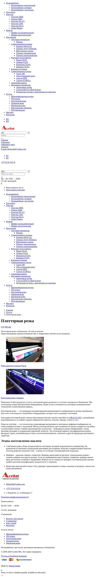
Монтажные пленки (24, 51)
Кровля (9, 30)
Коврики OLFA (23, 67)
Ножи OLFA (21, 60)
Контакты (10, 115)
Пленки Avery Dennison (26, 49)
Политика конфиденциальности (15, 497)
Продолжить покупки (15, 190)
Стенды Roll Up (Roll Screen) (28, 90)
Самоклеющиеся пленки (21, 44)
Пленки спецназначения (26, 55)
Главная (4, 140)
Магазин (10, 112)
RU (7, 119)
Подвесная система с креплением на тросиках (36, 92)
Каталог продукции (14, 519)
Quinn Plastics (17, 28)
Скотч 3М (20, 74)
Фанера (19, 42)
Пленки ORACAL (24, 46)
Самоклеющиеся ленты (21, 71)
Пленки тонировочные (26, 53)
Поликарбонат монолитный (23, 5)
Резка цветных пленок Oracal (13, 366)
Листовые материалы (20, 39)
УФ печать (15, 99)
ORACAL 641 (75, 418)
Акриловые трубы (24, 87)
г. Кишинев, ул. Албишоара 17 (14, 151)
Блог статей (11, 523)
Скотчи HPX (21, 78)
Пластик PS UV (18, 21)
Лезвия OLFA (22, 62)
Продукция (11, 37)
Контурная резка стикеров (12, 398)
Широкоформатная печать (22, 96)
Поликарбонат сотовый (21, 8)
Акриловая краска (19, 83)
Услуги (9, 94)
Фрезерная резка (18, 106)
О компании (11, 521)
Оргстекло (10, 12)
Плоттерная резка (18, 101)
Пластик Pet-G (17, 26)
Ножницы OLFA (23, 65)
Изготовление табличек (21, 108)
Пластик (9, 14)
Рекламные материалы (21, 85)
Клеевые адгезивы (19, 69)
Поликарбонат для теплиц (22, 10)
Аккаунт (4, 147)
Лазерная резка (17, 103)
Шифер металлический (21, 35)
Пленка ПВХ (16, 19)
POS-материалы (18, 110)
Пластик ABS (17, 24)
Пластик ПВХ (17, 17)
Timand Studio (14, 566)
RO (7, 121)
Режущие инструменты (21, 58)
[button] (1, 183)
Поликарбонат (12, 3)
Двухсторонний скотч (25, 76)
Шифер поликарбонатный (22, 33)
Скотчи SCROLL (23, 80)
